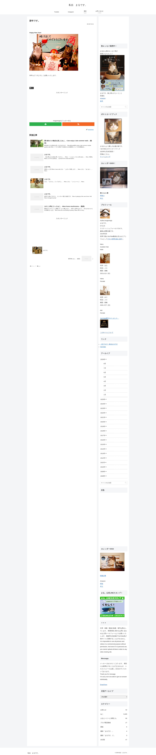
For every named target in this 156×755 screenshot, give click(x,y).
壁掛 (101, 584)
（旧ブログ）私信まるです (109, 344)
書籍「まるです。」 (113, 731)
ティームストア (105, 157)
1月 (105, 394)
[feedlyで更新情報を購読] (45, 124)
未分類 (113, 739)
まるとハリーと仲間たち (113, 718)
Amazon (102, 98)
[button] (125, 107)
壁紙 (113, 727)
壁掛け (102, 196)
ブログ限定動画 (113, 722)
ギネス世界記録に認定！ (115, 239)
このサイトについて (106, 332)
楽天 (101, 101)
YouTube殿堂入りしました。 (109, 318)
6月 (105, 372)
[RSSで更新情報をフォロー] (78, 124)
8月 (105, 363)
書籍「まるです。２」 (113, 735)
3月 (105, 386)
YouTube (103, 347)
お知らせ (113, 710)
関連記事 (103, 576)
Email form (103, 685)
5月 (105, 377)
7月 (105, 368)
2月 (105, 390)
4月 (105, 381)
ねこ (32, 87)
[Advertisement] (61, 105)
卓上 (101, 198)
